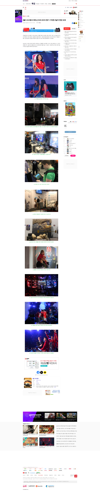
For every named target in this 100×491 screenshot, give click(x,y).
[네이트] (40, 469)
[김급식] (35, 470)
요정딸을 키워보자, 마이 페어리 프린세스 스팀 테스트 (71, 44)
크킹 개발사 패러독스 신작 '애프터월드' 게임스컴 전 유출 (66, 428)
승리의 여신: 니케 (81, 22)
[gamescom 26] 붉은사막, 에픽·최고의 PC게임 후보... (50, 420)
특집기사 (25, 16)
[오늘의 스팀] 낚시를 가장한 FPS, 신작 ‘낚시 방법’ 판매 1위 (66, 446)
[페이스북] (33, 472)
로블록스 (70, 151)
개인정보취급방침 (40, 475)
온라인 (37, 380)
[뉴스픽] (45, 470)
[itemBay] (60, 469)
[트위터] (29, 472)
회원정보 (59, 475)
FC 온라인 (70, 140)
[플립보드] (50, 470)
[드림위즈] (74, 469)
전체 (28, 16)
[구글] (30, 469)
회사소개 (24, 475)
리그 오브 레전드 (71, 138)
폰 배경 (80, 27)
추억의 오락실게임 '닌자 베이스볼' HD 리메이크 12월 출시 (70, 38)
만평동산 (65, 100)
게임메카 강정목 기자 (26, 22)
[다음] (35, 469)
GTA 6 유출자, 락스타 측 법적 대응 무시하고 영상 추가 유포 (66, 438)
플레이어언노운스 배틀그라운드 (74, 148)
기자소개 (63, 475)
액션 (37, 381)
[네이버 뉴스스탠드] (38, 472)
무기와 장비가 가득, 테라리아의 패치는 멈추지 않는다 (71, 41)
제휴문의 (28, 475)
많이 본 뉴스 (67, 28)
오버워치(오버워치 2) (72, 143)
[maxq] (70, 469)
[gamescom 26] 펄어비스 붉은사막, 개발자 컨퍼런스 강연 (72, 420)
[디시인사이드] (60, 470)
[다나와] (55, 469)
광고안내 (32, 475)
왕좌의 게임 (81, 14)
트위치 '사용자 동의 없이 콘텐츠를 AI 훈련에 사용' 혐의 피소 (66, 436)
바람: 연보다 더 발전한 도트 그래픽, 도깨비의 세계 (71, 47)
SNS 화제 (73, 28)
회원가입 (73, 0)
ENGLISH (37, 22)
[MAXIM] (65, 469)
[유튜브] (25, 472)
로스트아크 (70, 153)
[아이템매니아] (30, 470)
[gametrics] (25, 470)
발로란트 (70, 141)
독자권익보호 (46, 475)
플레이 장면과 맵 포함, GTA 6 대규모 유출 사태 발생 (71, 32)
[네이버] (25, 469)
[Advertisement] (42, 12)
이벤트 (65, 79)
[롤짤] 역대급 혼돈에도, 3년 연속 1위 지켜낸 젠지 (65, 443)
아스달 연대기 (81, 20)
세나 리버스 (81, 17)
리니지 (70, 146)
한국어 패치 (81, 25)
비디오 (40, 380)
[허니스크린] (40, 470)
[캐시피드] (55, 470)
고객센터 (55, 475)
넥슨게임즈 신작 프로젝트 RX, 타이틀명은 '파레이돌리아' (71, 58)
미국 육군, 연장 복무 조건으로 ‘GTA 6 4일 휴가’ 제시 (71, 35)
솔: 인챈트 (80, 12)
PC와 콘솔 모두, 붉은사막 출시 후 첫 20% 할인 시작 (66, 433)
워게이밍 (37, 383)
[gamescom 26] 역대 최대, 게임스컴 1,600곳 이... (61, 420)
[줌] (45, 469)
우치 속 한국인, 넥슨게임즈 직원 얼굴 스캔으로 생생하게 (71, 50)
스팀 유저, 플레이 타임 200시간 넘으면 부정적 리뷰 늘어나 (71, 55)
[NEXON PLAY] (50, 469)
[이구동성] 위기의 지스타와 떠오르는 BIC (70, 52)
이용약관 (35, 475)
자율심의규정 (51, 475)
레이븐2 (80, 19)
